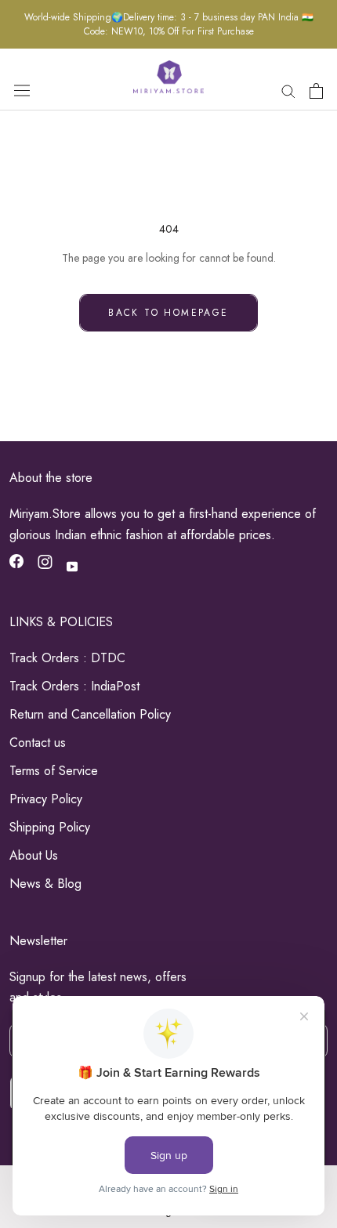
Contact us (37, 743)
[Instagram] (45, 564)
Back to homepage (168, 313)
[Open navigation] (22, 90)
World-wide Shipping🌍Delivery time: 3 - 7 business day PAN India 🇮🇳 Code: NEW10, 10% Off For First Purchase (168, 24)
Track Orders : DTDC (67, 658)
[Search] (288, 90)
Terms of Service (53, 771)
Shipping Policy (49, 827)
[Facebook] (16, 564)
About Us (33, 855)
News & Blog (45, 884)
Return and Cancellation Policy (90, 714)
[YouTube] (72, 565)
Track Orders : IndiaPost (74, 686)
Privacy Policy (45, 799)
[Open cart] (316, 91)
